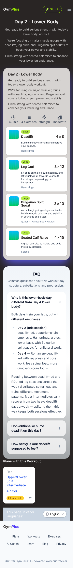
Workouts (34, 536)
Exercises (54, 536)
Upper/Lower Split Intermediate (19, 485)
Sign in (55, 9)
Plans (15, 536)
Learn (30, 543)
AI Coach (13, 543)
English (54, 514)
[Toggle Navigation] (69, 9)
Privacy (61, 543)
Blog (45, 543)
